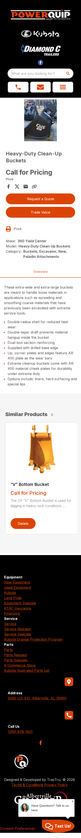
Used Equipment (17, 587)
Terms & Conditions (27, 785)
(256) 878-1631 (20, 731)
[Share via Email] (25, 186)
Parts (8, 650)
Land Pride (13, 598)
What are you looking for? (33, 73)
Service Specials (17, 634)
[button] (18, 87)
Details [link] (23, 523)
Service (10, 624)
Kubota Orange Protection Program (33, 639)
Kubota (10, 593)
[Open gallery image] (40, 120)
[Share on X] (17, 186)
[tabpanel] (40, 120)
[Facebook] (40, 742)
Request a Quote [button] (40, 199)
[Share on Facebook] (8, 186)
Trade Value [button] (40, 212)
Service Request (17, 629)
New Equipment (17, 582)
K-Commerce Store (20, 665)
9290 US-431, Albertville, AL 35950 (37, 698)
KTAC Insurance (17, 608)
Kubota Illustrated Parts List (26, 670)
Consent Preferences (17, 828)
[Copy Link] (34, 186)
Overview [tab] (40, 271)
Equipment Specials (20, 603)
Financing (12, 613)
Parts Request (15, 655)
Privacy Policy (56, 785)
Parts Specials (15, 660)
